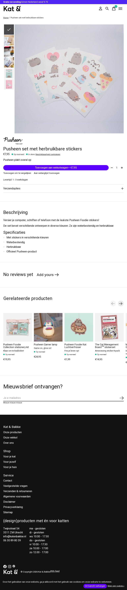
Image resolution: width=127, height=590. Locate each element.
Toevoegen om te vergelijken (17, 173)
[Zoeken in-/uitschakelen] (107, 8)
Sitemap (8, 512)
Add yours (45, 275)
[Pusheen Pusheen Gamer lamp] (48, 327)
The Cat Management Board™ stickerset (106, 346)
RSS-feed (55, 571)
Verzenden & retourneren (17, 491)
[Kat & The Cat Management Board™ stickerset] (109, 327)
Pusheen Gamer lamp (45, 344)
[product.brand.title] (63, 141)
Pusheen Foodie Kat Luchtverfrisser (75, 346)
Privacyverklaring (13, 507)
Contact (7, 481)
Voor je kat (9, 457)
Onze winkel (10, 438)
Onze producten (12, 432)
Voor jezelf (9, 462)
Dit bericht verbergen (95, 586)
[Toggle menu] (120, 8)
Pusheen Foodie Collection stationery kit (16, 346)
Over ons (8, 443)
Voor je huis (10, 467)
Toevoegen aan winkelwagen (56, 168)
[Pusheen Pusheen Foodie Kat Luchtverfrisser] (78, 327)
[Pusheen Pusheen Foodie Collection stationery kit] (17, 327)
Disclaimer (9, 502)
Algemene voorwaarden (17, 497)
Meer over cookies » (116, 586)
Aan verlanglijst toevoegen (47, 173)
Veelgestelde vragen (15, 486)
